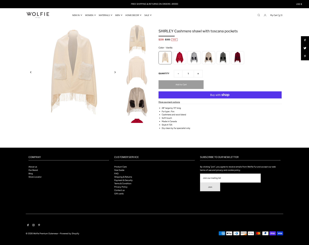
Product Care (120, 167)
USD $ (299, 4)
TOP (303, 240)
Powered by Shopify (69, 233)
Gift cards (119, 193)
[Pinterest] (39, 225)
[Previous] (30, 72)
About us (32, 167)
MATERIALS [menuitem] (104, 15)
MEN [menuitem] (117, 15)
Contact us (119, 190)
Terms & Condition (122, 183)
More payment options (169, 102)
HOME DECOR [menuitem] (132, 15)
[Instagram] (33, 225)
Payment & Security (123, 180)
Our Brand (33, 170)
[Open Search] (259, 15)
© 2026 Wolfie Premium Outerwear (42, 233)
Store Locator (35, 177)
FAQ (116, 173)
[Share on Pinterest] (305, 56)
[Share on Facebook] (305, 40)
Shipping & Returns (123, 177)
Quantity (164, 73)
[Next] (114, 72)
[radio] (165, 57)
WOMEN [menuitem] (89, 15)
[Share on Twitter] (305, 48)
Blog (30, 173)
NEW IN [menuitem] (76, 15)
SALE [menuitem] (146, 15)
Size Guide (119, 170)
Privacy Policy (120, 187)
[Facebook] (28, 225)
